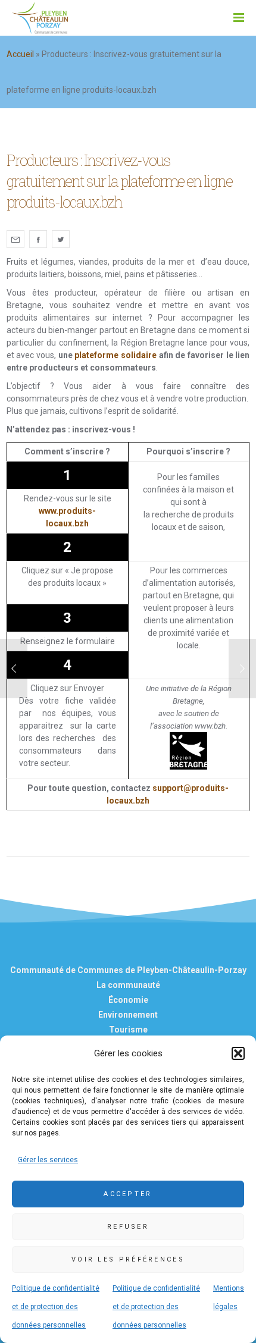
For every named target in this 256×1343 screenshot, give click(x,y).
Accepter (128, 1194)
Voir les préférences (128, 1259)
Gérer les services (48, 1160)
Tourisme (128, 1029)
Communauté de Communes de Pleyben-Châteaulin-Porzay (128, 970)
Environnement (128, 1014)
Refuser (128, 1227)
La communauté (128, 985)
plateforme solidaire (115, 355)
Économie (128, 1000)
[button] (238, 1053)
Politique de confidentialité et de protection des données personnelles (55, 1306)
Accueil (20, 54)
